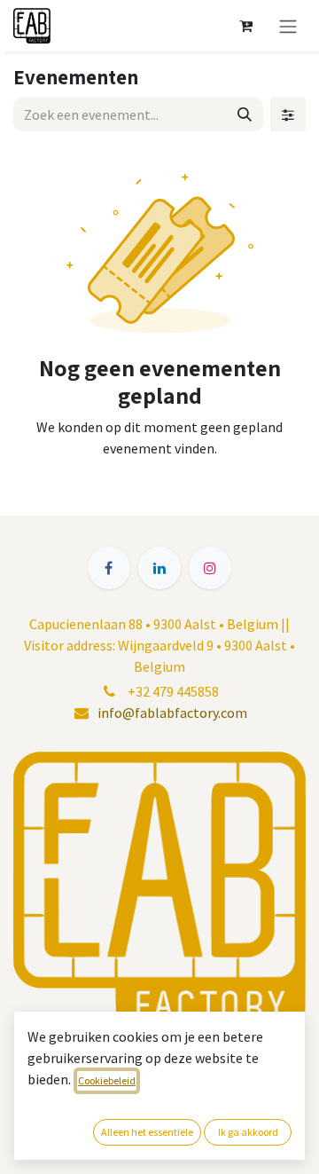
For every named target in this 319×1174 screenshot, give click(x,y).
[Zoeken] (244, 114)
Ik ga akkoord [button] (248, 1132)
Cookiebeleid (107, 1080)
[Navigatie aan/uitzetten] (288, 25)
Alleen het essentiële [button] (147, 1132)
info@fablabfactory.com (172, 712)
